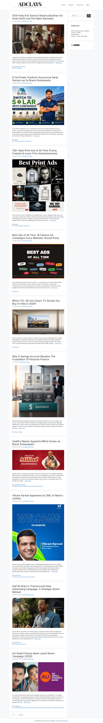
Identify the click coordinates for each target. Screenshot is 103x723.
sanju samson (28, 141)
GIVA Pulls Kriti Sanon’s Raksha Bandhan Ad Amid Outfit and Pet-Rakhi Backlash (37, 17)
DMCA (87, 5)
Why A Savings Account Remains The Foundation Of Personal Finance (33, 358)
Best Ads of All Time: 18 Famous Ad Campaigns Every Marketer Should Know (35, 236)
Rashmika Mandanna (47, 707)
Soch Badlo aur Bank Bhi (58, 707)
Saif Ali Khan (17, 644)
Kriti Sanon (19, 68)
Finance (20, 432)
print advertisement (18, 225)
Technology (16, 347)
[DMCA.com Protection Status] (75, 45)
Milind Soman (34, 486)
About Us (63, 5)
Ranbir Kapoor (38, 707)
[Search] (89, 15)
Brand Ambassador (18, 486)
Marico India (17, 576)
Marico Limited (23, 576)
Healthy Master (27, 486)
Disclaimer (71, 5)
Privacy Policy (79, 5)
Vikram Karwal (31, 576)
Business (23, 66)
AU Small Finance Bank (19, 707)
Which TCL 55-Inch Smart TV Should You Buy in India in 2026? (36, 302)
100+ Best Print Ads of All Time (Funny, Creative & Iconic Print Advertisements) (34, 152)
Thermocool (23, 644)
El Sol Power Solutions (19, 141)
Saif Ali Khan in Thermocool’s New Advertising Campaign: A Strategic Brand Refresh (35, 589)
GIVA (15, 68)
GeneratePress (64, 720)
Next (21, 715)
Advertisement (17, 66)
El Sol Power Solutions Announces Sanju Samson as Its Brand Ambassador (35, 79)
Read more (59, 62)
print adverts (26, 225)
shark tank (40, 486)
